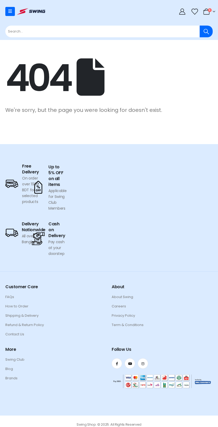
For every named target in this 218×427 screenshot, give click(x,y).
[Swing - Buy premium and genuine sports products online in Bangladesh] (31, 11)
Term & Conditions (128, 324)
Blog (9, 368)
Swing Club (14, 359)
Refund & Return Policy (24, 324)
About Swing (122, 296)
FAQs (9, 296)
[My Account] (183, 11)
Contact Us (14, 334)
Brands (11, 378)
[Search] (206, 31)
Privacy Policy (123, 315)
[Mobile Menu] (10, 11)
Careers (119, 306)
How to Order (16, 306)
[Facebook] (117, 363)
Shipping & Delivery (22, 315)
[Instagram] (143, 363)
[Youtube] (130, 363)
